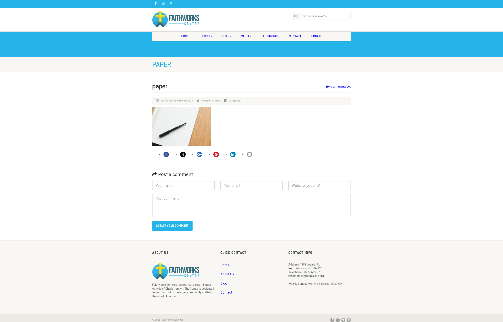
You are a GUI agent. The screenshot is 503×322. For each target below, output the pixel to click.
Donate (316, 36)
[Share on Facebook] (166, 154)
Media (245, 36)
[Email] (249, 154)
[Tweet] (183, 154)
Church (204, 36)
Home (185, 36)
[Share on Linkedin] (233, 154)
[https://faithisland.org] (183, 19)
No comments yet (340, 86)
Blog (225, 36)
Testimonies (270, 36)
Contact (295, 36)
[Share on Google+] (199, 154)
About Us (227, 274)
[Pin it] (216, 154)
